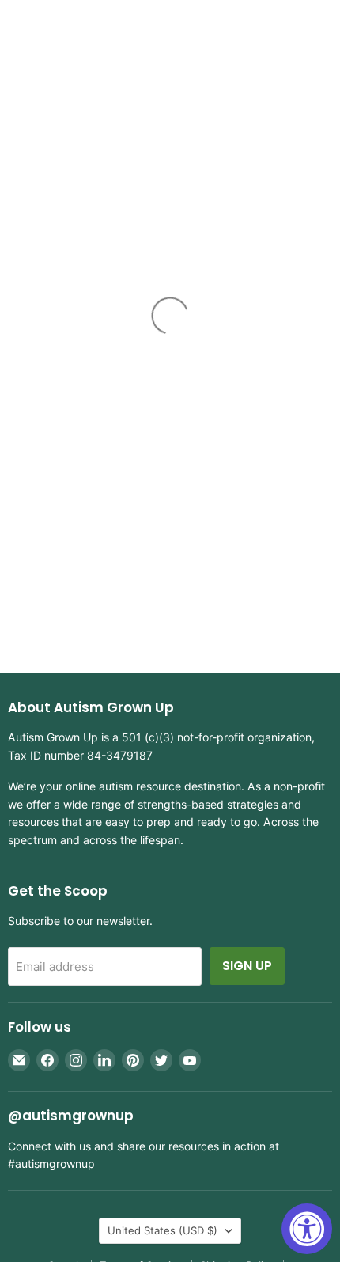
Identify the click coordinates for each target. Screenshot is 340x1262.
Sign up (247, 966)
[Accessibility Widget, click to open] (306, 1228)
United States (162, 1230)
